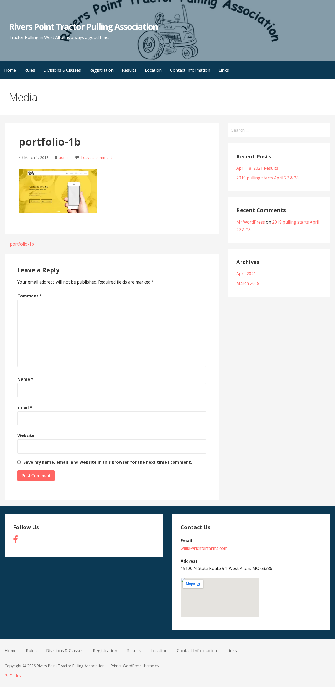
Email (24, 407)
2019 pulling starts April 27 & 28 (267, 178)
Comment (29, 296)
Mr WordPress (250, 222)
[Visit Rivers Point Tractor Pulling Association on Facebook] (15, 541)
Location (153, 70)
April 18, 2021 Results (257, 168)
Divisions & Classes (62, 70)
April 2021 (246, 273)
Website (26, 435)
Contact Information (190, 70)
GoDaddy (13, 675)
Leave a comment (96, 157)
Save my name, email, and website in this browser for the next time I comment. (107, 462)
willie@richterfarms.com (204, 548)
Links (224, 70)
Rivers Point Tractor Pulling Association (83, 26)
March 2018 (247, 283)
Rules (29, 70)
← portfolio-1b (19, 244)
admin (64, 157)
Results (129, 70)
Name (25, 379)
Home (10, 70)
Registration (101, 70)
